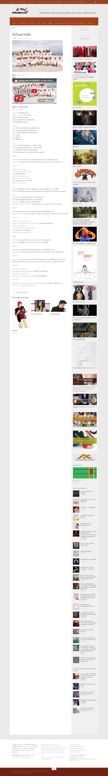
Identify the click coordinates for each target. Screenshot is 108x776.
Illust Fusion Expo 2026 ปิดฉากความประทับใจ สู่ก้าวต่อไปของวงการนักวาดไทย (88, 577)
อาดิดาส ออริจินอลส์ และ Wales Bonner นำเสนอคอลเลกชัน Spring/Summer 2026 (88, 622)
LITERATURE (23, 23)
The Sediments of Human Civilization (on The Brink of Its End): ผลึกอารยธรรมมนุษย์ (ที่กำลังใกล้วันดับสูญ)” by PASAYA (88, 649)
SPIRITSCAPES (77, 204)
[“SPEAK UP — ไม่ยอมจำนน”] (76, 509)
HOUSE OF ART (47, 2)
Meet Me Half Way (79, 302)
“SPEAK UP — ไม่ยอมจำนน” (87, 507)
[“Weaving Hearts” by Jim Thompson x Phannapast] (76, 569)
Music (14, 28)
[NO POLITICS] (85, 472)
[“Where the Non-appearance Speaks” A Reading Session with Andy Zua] (76, 660)
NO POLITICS (77, 480)
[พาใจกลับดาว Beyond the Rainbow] (76, 517)
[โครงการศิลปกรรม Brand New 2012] (85, 354)
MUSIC (51, 23)
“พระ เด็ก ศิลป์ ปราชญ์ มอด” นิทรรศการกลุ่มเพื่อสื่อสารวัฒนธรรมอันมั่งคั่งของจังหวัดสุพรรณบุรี (84, 222)
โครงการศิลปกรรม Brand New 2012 (84, 368)
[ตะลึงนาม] (85, 137)
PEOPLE (31, 2)
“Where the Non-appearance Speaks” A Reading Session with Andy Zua (88, 659)
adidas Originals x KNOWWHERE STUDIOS (87, 605)
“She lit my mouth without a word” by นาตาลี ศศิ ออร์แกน (88, 638)
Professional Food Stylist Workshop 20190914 (87, 709)
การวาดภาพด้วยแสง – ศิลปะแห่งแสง (84, 243)
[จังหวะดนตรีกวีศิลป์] (85, 330)
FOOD (38, 23)
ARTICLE (67, 2)
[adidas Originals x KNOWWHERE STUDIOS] (76, 607)
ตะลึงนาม (76, 147)
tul (15, 38)
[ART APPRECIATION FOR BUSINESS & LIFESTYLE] (76, 694)
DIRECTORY (58, 2)
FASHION (31, 23)
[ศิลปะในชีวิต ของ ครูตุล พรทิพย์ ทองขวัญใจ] (76, 702)
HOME (12, 2)
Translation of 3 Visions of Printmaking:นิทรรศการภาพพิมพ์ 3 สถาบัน (83, 77)
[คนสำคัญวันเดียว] (59, 306)
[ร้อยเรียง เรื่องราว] (85, 263)
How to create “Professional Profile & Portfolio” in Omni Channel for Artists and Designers (84, 389)
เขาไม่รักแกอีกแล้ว (36, 314)
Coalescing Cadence (85, 551)
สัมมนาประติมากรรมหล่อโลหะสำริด (84, 127)
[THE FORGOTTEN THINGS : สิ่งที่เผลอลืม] (76, 501)
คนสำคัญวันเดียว (55, 314)
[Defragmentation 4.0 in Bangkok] (76, 493)
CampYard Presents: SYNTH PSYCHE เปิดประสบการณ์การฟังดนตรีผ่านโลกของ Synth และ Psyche (88, 596)
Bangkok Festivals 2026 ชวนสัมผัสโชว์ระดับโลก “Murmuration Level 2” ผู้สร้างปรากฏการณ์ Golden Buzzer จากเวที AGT (88, 535)
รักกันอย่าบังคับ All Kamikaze (22, 292)
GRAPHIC (90, 23)
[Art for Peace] (85, 94)
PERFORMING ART (60, 23)
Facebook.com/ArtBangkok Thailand (21, 757)
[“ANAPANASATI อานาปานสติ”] (76, 561)
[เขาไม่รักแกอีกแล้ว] (40, 306)
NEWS (39, 2)
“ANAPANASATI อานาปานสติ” (88, 559)
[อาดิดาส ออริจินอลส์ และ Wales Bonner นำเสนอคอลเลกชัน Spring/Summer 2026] (76, 623)
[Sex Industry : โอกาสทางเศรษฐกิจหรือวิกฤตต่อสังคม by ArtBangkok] (76, 615)
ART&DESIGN (22, 2)
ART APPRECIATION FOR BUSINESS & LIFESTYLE (87, 693)
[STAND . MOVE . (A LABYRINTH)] (85, 51)
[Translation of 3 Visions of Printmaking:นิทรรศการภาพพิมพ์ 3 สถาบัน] (85, 67)
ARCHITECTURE (72, 23)
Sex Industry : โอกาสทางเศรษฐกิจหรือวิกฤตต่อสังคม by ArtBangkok (88, 614)
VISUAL (14, 23)
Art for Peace (77, 107)
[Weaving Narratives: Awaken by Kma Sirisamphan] (85, 310)
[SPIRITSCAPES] (85, 194)
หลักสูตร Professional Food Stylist (83, 407)
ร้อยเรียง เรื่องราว (78, 282)
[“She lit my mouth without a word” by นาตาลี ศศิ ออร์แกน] (76, 640)
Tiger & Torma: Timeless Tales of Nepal (87, 544)
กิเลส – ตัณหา (77, 166)
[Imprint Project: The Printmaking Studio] (76, 525)
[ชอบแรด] (21, 314)
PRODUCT (82, 23)
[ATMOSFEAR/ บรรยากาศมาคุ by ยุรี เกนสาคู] (85, 174)
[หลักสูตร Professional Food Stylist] (85, 399)
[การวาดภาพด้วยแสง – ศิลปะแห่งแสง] (85, 234)
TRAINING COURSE (79, 2)
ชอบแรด (14, 330)
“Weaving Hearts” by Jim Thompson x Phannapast (87, 568)
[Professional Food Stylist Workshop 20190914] (76, 710)
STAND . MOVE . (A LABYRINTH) (83, 59)
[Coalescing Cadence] (76, 553)
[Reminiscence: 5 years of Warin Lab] (76, 632)
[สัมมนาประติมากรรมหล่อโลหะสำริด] (85, 117)
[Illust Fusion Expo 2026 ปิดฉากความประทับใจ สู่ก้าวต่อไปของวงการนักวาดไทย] (76, 577)
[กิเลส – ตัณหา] (85, 157)
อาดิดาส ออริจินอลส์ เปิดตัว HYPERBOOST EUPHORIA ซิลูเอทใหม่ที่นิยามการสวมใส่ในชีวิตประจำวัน (88, 586)
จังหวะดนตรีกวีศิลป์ (79, 339)
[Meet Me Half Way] (85, 292)
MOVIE (44, 23)
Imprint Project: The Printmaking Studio (85, 524)
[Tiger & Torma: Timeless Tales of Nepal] (76, 545)
